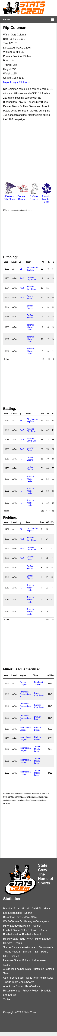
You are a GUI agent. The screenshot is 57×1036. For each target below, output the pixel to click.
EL (21, 269)
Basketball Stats (12, 917)
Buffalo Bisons (34, 198)
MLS (38, 947)
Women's (48, 947)
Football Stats (11, 930)
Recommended (11, 990)
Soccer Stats (10, 947)
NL (28, 908)
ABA (33, 917)
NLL (31, 960)
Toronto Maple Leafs (46, 199)
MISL (6, 956)
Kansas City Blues (9, 198)
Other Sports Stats (13, 977)
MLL (24, 960)
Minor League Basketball (17, 925)
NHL (22, 938)
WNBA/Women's (12, 921)
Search (28, 912)
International (26, 947)
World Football (13, 951)
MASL (44, 951)
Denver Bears (21, 198)
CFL (30, 930)
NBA (26, 917)
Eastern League (23, 683)
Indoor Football (22, 934)
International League (25, 728)
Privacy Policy (30, 990)
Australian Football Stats (17, 969)
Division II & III (31, 951)
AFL (36, 930)
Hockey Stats (10, 938)
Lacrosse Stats (11, 960)
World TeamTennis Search (19, 982)
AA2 (22, 278)
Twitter (7, 999)
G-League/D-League (35, 921)
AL (22, 908)
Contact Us (22, 986)
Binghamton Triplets (32, 268)
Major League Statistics (16, 82)
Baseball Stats (11, 908)
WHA (30, 938)
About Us (8, 986)
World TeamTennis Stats (39, 977)
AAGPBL (37, 908)
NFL (23, 930)
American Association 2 (25, 694)
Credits (34, 986)
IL (21, 307)
